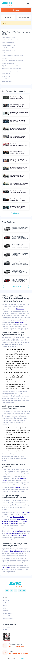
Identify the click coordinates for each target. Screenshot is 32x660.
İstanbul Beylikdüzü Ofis (8, 50)
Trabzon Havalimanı (7, 81)
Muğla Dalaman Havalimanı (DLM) (10, 66)
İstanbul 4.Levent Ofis (8, 42)
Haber (5, 605)
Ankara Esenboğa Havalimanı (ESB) (11, 71)
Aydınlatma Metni (8, 618)
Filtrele (7, 17)
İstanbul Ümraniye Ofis (8, 53)
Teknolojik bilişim (19, 658)
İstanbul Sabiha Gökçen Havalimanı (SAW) (13, 40)
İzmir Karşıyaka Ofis (7, 58)
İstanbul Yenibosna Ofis (8, 47)
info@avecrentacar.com (19, 653)
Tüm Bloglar (15, 213)
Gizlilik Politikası (7, 613)
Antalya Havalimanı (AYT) (8, 63)
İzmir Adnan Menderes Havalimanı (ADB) (12, 55)
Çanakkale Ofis (6, 76)
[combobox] (24, 17)
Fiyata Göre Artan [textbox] (23, 17)
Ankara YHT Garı (6, 73)
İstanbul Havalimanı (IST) (8, 37)
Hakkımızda (6, 603)
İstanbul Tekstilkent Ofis (8, 45)
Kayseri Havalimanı (7, 78)
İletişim (5, 629)
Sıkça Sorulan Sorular (8, 627)
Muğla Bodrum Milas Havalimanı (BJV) (11, 68)
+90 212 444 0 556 (16, 646)
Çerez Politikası (7, 616)
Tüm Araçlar (15, 286)
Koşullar (5, 610)
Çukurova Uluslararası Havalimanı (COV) (12, 60)
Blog (4, 608)
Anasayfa (6, 600)
